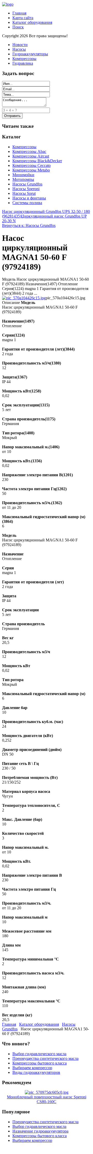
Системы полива (27, 202)
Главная (19, 13)
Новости (20, 44)
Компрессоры (24, 58)
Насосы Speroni (26, 189)
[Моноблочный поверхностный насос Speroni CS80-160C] (46, 1092)
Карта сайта (22, 18)
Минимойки (23, 175)
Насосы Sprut (24, 193)
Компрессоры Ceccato (31, 165)
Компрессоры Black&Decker (37, 161)
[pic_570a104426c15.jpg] (24, 298)
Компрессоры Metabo (31, 170)
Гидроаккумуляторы (30, 54)
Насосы (19, 49)
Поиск (18, 27)
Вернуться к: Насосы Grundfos (29, 225)
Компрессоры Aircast (30, 156)
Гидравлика (22, 63)
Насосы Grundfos (27, 184)
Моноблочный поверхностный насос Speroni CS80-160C (46, 1099)
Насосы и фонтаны (29, 198)
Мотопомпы (23, 179)
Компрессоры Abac (29, 151)
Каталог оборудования (32, 22)
